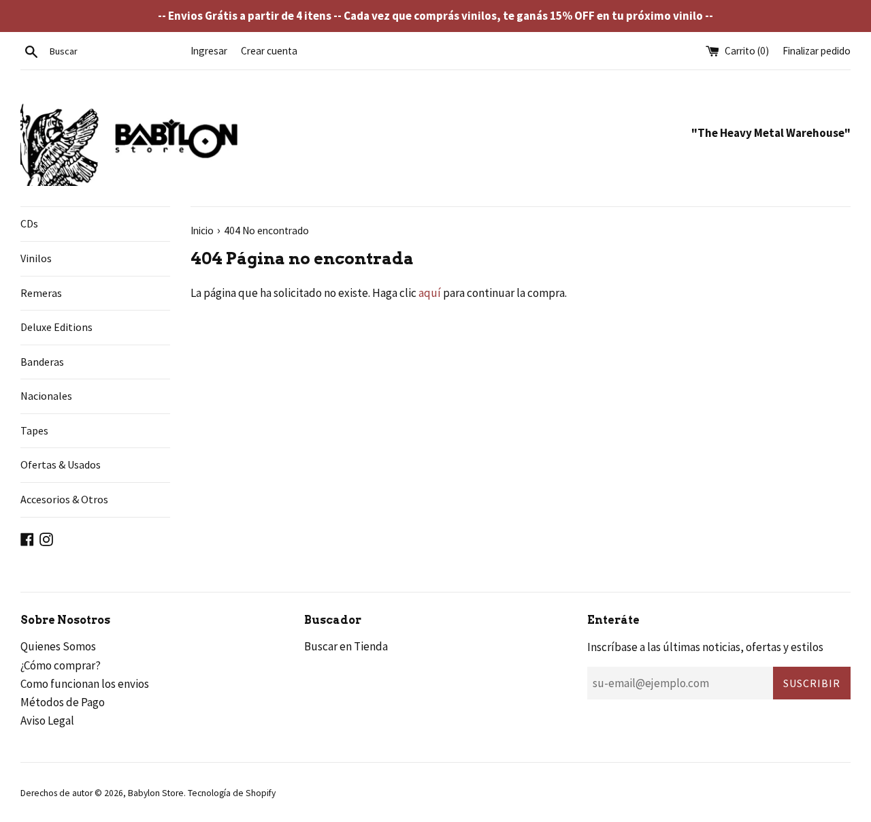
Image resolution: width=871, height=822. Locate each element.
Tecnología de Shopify (232, 793)
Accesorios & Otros (64, 499)
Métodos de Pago (62, 702)
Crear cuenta (269, 50)
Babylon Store (156, 793)
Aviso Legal (47, 720)
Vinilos (36, 258)
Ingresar (209, 50)
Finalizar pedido (817, 50)
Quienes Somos (58, 646)
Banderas (42, 361)
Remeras (41, 293)
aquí (429, 292)
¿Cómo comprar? (60, 665)
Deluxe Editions (56, 327)
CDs (29, 223)
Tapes (34, 430)
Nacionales (46, 395)
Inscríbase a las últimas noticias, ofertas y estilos (705, 646)
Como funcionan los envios (84, 683)
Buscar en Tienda (346, 646)
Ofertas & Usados (60, 464)
